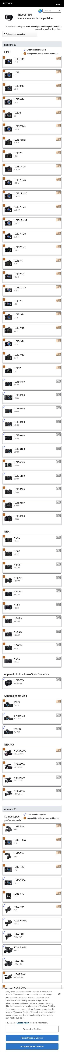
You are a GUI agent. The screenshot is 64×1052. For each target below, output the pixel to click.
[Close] (59, 994)
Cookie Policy (23, 1023)
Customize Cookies (32, 1029)
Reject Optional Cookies (32, 1038)
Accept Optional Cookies (32, 1046)
